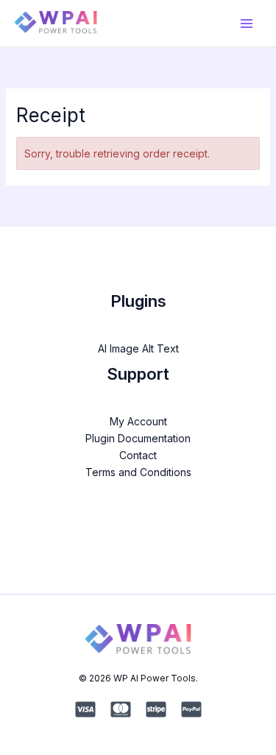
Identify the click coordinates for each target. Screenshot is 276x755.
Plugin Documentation (138, 438)
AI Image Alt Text (138, 348)
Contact (138, 455)
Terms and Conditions (138, 472)
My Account (138, 421)
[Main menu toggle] (246, 23)
